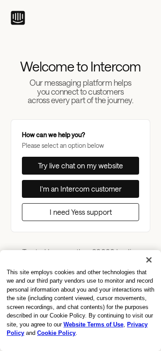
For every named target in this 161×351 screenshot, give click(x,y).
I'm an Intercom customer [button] (81, 188)
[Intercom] (18, 18)
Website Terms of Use (93, 324)
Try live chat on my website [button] (80, 165)
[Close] (149, 260)
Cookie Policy (56, 333)
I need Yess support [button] (81, 212)
